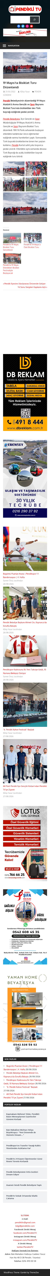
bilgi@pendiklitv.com (25, 1226)
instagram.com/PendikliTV (25, 1240)
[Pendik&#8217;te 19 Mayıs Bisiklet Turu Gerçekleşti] (12, 238)
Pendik (6, 100)
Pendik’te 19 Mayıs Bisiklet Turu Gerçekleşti (11, 247)
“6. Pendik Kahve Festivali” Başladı (18, 729)
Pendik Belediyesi (11, 119)
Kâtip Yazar (25, 91)
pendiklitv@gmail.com (25, 1222)
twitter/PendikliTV (25, 1247)
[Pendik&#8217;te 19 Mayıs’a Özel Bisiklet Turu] (33, 238)
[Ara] (34, 19)
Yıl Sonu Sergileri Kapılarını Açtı (32, 287)
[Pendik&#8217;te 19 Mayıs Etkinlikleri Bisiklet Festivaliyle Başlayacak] (12, 258)
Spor (32, 104)
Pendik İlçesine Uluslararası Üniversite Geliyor (24, 283)
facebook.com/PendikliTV (25, 1233)
